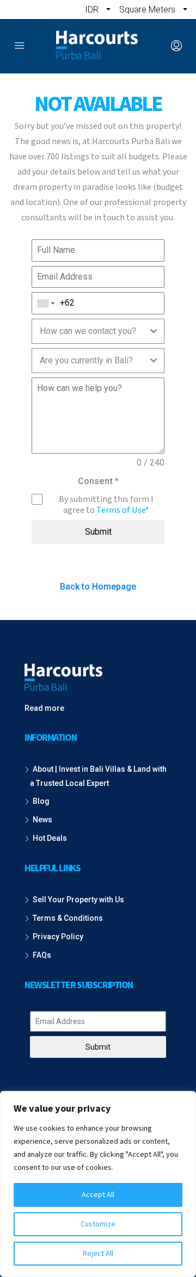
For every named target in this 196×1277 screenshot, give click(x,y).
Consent (98, 481)
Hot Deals (50, 838)
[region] (98, 1184)
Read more (44, 708)
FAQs (42, 955)
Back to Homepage (98, 586)
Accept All (98, 1194)
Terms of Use (120, 510)
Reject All (98, 1253)
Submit (98, 531)
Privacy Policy (58, 936)
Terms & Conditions (68, 918)
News (42, 819)
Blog (41, 801)
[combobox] (46, 303)
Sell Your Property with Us (78, 899)
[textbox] (87, 331)
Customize (98, 1224)
